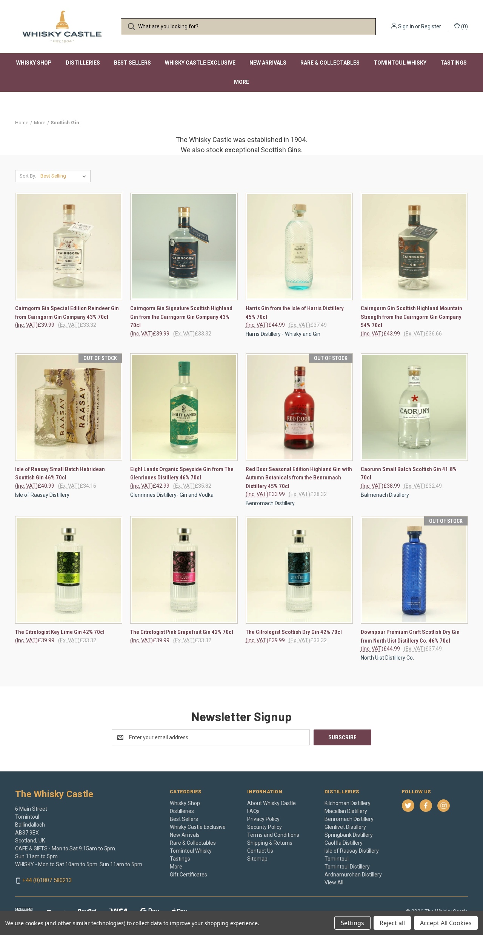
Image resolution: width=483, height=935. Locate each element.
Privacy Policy (263, 819)
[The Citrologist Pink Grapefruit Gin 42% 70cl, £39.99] (184, 570)
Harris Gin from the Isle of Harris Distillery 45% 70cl (295, 312)
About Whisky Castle (271, 803)
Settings (352, 923)
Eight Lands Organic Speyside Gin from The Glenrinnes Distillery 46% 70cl (182, 473)
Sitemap (257, 859)
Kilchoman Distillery (348, 803)
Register (431, 26)
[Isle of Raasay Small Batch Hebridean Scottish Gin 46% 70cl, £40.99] (69, 407)
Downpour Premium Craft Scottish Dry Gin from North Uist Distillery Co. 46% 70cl (410, 636)
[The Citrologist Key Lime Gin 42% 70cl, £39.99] (69, 570)
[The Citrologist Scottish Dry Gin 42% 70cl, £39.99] (299, 570)
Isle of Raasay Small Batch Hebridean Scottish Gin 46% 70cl (60, 473)
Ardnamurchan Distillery (353, 875)
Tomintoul (337, 859)
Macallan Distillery (346, 811)
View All (334, 882)
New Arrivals (267, 63)
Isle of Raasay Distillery (352, 851)
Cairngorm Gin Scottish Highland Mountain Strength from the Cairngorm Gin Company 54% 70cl (411, 317)
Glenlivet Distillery (345, 827)
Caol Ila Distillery (344, 843)
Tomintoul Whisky (400, 63)
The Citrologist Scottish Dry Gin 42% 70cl (294, 632)
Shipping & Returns (269, 843)
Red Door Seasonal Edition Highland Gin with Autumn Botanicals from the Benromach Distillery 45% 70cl (299, 478)
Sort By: (28, 176)
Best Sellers (132, 63)
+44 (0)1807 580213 (47, 880)
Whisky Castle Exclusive (200, 63)
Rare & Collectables (330, 63)
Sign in (406, 26)
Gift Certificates (188, 875)
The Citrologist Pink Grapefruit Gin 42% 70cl (181, 632)
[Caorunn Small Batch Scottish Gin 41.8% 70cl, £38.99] (414, 407)
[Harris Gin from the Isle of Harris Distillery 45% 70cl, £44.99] (299, 246)
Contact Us (260, 851)
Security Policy (264, 827)
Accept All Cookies (446, 923)
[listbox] (64, 176)
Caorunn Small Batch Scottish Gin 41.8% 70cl (409, 473)
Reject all (392, 923)
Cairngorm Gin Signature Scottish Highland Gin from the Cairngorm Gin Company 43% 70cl (181, 317)
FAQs (253, 811)
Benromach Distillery (349, 819)
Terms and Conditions (273, 835)
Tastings (453, 63)
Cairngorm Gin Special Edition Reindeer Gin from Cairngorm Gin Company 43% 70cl (67, 312)
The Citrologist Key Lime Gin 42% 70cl (60, 632)
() (464, 26)
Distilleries (83, 63)
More (241, 82)
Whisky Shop (34, 63)
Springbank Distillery (349, 835)
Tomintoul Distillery (347, 867)
